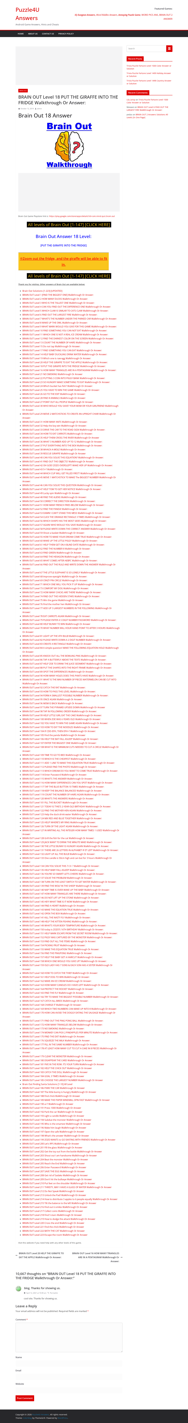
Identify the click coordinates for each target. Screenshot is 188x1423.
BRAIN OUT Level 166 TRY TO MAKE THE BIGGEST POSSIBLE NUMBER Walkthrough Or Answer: (70, 996)
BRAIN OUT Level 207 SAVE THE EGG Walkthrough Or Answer (53, 1171)
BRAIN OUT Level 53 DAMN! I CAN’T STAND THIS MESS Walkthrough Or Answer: (62, 513)
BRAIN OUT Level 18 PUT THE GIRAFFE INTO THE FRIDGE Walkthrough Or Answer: (64, 366)
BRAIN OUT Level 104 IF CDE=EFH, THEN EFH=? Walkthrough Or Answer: (59, 731)
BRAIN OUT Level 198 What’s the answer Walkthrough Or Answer (55, 1135)
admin (39, 108)
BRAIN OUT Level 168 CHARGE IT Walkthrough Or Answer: (51, 1004)
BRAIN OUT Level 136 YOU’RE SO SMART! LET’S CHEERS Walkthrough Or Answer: (63, 873)
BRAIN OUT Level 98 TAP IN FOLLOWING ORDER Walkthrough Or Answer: (59, 711)
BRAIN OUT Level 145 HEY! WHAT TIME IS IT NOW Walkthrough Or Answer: (60, 901)
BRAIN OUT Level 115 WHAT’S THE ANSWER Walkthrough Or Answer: (57, 778)
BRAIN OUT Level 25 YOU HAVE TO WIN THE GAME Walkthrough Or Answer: (61, 390)
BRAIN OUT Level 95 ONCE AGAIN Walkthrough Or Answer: (52, 699)
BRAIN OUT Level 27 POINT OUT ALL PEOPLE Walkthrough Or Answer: (57, 402)
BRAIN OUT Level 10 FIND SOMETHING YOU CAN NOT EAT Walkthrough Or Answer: (64, 330)
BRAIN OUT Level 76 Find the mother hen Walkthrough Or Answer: (56, 604)
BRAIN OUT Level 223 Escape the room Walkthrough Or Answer (55, 1234)
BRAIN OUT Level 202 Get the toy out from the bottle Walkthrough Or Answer (62, 1151)
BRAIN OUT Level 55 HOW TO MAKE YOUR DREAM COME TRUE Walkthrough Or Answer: (67, 536)
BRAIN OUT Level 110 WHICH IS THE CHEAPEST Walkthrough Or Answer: (59, 758)
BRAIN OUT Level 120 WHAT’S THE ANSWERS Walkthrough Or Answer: (58, 798)
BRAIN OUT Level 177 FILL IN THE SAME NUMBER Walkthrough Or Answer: (60, 1044)
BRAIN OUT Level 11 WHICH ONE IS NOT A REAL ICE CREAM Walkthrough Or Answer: (65, 334)
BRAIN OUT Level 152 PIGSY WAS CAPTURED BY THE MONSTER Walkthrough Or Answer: (67, 937)
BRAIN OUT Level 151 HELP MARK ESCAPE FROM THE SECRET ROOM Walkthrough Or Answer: (70, 933)
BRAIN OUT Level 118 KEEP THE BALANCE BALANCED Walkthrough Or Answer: (62, 790)
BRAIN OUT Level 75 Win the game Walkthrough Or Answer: (53, 600)
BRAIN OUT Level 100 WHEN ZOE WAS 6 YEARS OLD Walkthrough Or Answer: (61, 719)
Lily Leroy (131, 99)
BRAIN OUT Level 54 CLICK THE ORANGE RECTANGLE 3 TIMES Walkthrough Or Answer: (66, 517)
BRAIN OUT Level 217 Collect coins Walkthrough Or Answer (52, 1211)
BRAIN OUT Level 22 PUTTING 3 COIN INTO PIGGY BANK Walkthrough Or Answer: (63, 378)
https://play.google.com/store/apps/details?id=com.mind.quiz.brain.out (82, 216)
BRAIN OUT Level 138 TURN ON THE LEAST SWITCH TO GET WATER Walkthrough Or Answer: (69, 881)
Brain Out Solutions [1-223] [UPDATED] (42, 290)
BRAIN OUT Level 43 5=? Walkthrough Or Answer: (47, 469)
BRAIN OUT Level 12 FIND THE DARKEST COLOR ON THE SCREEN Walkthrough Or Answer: (68, 338)
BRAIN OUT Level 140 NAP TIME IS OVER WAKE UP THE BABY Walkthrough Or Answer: (66, 889)
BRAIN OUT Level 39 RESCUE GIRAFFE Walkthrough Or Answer (54, 453)
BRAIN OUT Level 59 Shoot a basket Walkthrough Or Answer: (53, 532)
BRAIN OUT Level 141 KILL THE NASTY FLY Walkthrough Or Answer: (56, 917)
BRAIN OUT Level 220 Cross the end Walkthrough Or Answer (53, 1223)
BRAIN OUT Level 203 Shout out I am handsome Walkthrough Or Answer (59, 1155)
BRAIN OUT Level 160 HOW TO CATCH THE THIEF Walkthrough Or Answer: (60, 973)
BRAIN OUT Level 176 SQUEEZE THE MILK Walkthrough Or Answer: (56, 1040)
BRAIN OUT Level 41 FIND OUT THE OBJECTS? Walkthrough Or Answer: (58, 461)
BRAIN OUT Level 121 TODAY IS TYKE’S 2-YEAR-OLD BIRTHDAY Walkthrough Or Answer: (66, 806)
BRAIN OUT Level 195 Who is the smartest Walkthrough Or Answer (56, 1123)
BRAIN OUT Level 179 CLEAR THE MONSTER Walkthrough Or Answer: (57, 1056)
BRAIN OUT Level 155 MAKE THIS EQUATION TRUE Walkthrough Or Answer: (60, 949)
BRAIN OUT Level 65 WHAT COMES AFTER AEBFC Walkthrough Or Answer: (59, 560)
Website (20, 1383)
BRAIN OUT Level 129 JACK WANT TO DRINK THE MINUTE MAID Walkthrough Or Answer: (67, 842)
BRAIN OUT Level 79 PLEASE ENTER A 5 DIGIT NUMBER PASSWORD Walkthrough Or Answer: (69, 620)
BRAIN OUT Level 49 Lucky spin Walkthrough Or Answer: (51, 493)
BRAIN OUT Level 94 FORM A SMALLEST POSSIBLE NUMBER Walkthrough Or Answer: (65, 695)
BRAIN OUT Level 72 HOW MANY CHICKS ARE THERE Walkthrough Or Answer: (61, 592)
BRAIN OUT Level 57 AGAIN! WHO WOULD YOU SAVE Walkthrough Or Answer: (62, 524)
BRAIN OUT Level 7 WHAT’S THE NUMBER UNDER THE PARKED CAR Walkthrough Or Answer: (69, 318)
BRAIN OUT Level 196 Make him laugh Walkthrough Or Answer (54, 1127)
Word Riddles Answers (106, 14)
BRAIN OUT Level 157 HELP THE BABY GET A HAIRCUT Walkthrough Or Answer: (62, 957)
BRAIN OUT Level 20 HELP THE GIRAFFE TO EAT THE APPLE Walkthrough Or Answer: (65, 362)
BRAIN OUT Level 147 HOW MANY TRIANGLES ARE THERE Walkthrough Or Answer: (64, 893)
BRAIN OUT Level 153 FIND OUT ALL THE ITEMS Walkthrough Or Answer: (59, 941)
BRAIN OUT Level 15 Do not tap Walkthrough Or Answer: (51, 346)
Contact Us (48, 33)
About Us (33, 33)
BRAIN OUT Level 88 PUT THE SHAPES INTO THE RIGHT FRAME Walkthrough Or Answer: (67, 667)
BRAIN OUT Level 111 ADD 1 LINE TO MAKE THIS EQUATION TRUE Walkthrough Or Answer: (68, 762)
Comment (22, 1319)
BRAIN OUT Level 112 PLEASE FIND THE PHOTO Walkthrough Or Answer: (59, 766)
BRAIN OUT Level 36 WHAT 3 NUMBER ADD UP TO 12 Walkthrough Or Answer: (62, 441)
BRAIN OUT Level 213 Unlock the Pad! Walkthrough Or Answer (54, 1195)
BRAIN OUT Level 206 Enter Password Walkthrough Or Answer (54, 1167)
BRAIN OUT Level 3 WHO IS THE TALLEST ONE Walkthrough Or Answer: (58, 302)
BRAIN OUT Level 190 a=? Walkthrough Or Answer (47, 1104)
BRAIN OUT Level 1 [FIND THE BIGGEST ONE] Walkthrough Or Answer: (58, 294)
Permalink (54, 1293)
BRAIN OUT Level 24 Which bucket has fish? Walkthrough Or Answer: (57, 386)
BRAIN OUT (23, 91)
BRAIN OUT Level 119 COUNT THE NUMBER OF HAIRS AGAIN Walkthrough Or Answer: (66, 794)
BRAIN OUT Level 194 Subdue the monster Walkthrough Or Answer (56, 1119)
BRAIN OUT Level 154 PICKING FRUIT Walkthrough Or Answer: (53, 945)
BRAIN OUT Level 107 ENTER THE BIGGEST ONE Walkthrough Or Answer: (59, 743)
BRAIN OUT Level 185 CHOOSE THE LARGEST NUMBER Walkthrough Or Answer (62, 1080)
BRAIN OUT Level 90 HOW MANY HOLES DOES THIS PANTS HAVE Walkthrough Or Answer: (68, 675)
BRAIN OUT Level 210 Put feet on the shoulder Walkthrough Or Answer (58, 1183)
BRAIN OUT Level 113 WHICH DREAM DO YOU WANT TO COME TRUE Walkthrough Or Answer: (70, 770)
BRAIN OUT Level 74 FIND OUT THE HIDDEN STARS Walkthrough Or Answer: (61, 596)
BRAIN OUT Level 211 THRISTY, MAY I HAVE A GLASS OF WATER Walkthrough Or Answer (67, 1187)
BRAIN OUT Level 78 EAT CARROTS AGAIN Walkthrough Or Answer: (56, 616)
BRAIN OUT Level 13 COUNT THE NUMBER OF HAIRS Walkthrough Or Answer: (61, 342)
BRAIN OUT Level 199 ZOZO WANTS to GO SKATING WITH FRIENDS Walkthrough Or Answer (68, 1139)
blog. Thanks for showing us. (42, 1288)
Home (21, 33)
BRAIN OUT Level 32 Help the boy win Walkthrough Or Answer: (54, 425)
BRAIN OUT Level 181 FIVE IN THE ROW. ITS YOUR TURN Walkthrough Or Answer (63, 1064)
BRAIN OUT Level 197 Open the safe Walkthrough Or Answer (53, 1131)
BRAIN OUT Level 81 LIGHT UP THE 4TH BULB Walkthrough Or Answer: (58, 636)
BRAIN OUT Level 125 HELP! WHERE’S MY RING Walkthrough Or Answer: (59, 822)
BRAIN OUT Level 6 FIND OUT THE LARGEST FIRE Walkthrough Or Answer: (59, 314)
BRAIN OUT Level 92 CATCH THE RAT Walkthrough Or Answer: (53, 687)
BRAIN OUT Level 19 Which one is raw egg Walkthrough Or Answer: (56, 358)
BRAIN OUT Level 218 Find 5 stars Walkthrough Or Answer (52, 1215)
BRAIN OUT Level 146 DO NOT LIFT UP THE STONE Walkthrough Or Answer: (60, 897)
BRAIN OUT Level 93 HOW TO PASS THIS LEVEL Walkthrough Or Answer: (59, 691)
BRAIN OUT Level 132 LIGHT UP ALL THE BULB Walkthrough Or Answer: (58, 854)
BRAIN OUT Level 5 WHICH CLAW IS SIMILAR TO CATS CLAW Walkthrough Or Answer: (65, 310)
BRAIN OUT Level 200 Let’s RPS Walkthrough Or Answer (50, 1143)
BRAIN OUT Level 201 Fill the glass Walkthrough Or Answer (52, 1147)
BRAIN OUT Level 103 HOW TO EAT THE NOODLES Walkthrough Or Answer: (60, 727)
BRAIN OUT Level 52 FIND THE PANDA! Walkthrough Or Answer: (54, 509)
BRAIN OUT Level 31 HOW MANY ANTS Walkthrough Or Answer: (54, 421)
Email (18, 1370)
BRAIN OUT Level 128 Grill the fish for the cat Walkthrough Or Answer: (58, 838)
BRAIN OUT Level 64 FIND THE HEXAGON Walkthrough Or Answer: (56, 556)
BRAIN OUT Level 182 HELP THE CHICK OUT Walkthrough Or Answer (57, 1068)
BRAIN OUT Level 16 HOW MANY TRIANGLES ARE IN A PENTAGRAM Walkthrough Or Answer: (69, 370)
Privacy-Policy (66, 33)
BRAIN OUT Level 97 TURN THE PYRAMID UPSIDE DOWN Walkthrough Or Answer (63, 707)
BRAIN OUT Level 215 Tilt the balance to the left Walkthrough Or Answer (59, 1203)
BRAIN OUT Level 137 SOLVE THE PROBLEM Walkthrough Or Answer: (57, 877)
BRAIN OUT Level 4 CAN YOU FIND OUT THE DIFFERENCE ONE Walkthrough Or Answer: (66, 306)
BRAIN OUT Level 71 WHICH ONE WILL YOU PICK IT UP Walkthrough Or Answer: (62, 584)
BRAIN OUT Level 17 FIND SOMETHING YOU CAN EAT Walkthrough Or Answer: (62, 350)
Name (19, 1357)
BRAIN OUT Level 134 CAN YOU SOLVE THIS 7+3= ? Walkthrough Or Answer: (60, 866)
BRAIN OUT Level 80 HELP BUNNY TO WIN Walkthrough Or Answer (56, 624)
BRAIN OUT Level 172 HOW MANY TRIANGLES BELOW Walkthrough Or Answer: (62, 1024)
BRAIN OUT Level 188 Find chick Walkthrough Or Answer (51, 1096)
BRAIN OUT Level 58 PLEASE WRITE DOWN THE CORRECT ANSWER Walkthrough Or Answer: (69, 528)
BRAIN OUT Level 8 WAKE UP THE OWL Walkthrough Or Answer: (55, 322)
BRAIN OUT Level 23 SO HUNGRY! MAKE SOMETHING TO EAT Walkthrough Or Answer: (66, 382)
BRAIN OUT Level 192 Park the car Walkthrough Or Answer (52, 1111)
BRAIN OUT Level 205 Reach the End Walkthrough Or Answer (53, 1163)
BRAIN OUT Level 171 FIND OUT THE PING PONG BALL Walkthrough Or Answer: (62, 1020)
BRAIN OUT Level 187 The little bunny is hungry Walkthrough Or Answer (59, 1092)
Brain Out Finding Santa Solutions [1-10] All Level (47, 1084)
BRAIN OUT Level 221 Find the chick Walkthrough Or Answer (53, 1226)
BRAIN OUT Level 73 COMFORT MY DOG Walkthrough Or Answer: (55, 588)
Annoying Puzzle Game (129, 14)
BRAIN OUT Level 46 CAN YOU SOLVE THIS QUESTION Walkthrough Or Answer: (62, 485)
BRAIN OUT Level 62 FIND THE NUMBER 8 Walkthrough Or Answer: (56, 548)
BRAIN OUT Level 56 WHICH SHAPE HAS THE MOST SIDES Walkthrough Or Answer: (64, 520)
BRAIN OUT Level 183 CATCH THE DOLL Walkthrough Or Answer (55, 1072)
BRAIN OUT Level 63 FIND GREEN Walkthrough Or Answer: (52, 552)
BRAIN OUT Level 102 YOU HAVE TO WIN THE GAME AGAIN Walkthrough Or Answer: (65, 723)
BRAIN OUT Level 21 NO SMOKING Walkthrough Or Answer (52, 374)
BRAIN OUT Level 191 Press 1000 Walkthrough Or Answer (51, 1107)
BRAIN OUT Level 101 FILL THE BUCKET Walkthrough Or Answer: (55, 802)
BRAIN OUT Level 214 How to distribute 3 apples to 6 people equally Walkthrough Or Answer (70, 1199)
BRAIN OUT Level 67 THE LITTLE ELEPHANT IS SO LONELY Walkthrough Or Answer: (64, 572)
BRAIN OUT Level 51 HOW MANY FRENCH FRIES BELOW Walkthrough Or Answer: (63, 505)
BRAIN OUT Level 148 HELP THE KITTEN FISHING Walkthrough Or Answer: (59, 921)
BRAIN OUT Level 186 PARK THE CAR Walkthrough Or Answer (53, 1088)
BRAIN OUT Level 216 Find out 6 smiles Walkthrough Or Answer (54, 1207)
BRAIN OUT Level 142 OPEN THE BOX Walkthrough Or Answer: (54, 913)
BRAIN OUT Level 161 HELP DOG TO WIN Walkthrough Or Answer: (56, 977)
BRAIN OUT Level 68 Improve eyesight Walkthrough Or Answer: (54, 576)
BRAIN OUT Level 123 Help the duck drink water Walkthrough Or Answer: (59, 814)
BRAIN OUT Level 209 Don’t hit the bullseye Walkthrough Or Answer (57, 1179)
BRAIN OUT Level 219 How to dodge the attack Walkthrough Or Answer (58, 1219)
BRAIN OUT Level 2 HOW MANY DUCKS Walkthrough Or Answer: (55, 298)
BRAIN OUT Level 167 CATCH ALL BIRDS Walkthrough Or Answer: (55, 1000)
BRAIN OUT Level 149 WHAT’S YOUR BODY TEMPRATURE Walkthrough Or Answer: (64, 925)
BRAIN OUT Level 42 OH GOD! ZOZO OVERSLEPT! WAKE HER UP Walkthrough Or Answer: (67, 465)
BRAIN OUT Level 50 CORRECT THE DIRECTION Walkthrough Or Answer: (58, 501)
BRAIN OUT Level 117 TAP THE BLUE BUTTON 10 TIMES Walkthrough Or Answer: (63, 786)
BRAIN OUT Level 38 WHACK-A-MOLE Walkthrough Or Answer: (54, 449)
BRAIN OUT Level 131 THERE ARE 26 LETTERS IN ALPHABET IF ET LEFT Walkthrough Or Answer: (70, 850)
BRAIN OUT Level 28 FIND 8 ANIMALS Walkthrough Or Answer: (54, 398)
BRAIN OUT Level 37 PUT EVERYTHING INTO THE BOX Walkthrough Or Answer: (62, 445)
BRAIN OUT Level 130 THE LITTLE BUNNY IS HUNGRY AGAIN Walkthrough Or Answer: (65, 846)
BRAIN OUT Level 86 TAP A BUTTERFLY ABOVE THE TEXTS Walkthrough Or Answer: (64, 659)
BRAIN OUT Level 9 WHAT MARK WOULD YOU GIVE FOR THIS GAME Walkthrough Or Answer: (69, 326)
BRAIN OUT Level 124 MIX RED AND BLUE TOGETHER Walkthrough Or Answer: (62, 818)
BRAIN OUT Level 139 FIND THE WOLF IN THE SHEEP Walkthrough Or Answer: (61, 885)
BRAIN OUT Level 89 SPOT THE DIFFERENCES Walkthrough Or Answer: (58, 671)
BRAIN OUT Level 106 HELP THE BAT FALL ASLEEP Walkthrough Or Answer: (60, 739)
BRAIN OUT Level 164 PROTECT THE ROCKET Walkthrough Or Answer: (57, 989)
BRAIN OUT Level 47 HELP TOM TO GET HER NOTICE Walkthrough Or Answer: (61, 489)
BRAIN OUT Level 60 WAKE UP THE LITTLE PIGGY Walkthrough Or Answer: (60, 540)
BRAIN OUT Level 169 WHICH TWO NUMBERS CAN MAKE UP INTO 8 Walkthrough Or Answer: (69, 1008)
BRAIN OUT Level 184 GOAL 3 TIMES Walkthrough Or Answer (53, 1076)
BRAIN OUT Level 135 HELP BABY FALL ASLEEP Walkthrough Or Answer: (58, 870)
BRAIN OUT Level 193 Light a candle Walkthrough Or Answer (53, 1115)
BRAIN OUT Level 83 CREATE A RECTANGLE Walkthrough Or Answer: (57, 643)
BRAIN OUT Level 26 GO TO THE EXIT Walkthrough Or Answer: (53, 394)
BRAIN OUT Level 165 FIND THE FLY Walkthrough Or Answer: (53, 992)
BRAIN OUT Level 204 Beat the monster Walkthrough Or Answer (55, 1159)
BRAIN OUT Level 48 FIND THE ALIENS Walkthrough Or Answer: (54, 497)
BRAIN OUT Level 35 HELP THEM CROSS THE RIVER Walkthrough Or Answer (60, 437)
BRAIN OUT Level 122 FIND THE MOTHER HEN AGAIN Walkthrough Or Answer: (62, 810)
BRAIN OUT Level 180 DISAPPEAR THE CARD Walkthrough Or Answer (57, 1060)
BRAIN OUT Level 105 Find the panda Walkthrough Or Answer (53, 735)
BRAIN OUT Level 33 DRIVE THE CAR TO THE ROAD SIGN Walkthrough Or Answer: (63, 429)
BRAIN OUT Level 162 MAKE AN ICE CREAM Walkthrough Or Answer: (57, 981)
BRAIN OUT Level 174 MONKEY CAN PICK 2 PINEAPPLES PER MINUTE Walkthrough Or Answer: (70, 1032)
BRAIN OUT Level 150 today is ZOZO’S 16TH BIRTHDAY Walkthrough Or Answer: (62, 929)
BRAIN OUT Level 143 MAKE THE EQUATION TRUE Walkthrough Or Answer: (60, 909)
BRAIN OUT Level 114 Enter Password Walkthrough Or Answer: (54, 774)
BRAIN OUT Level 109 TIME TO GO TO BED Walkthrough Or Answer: (56, 755)
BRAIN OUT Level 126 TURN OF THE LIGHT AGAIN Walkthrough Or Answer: (60, 826)
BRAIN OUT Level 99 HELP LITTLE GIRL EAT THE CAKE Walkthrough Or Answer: (62, 715)
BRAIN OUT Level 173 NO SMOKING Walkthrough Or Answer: (53, 1028)
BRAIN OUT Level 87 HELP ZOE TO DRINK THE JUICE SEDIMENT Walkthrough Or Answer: (67, 663)
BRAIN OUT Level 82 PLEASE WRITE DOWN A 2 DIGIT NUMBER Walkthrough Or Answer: (66, 639)
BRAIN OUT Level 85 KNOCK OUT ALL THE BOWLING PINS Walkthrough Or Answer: (64, 655)
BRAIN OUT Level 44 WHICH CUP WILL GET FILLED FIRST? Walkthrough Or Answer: (64, 473)
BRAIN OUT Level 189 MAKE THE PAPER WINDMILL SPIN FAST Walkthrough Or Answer (66, 1100)
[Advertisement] (69, 65)
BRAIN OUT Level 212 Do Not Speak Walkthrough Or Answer (53, 1191)
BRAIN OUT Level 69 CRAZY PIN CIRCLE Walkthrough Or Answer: (55, 580)
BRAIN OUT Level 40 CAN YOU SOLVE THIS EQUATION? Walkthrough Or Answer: (63, 457)
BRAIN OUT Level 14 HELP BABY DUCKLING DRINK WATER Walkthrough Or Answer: (64, 354)
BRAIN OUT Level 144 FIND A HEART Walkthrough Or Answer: (53, 905)
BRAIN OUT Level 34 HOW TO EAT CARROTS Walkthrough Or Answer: (57, 433)
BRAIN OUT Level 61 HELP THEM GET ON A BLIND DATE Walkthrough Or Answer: (63, 544)
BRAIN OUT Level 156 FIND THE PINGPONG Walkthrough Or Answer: (57, 953)
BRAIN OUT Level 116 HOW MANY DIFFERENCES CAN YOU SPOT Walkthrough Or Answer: (67, 782)
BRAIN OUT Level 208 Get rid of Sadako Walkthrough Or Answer (55, 1175)
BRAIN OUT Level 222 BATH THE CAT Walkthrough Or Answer (53, 1230)
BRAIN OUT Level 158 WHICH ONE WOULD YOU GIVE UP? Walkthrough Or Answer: (64, 961)
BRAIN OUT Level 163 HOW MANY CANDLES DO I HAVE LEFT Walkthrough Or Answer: (65, 985)
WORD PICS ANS (149, 14)
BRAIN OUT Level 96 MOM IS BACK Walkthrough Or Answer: (52, 703)
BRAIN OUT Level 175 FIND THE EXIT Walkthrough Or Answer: (53, 1036)
